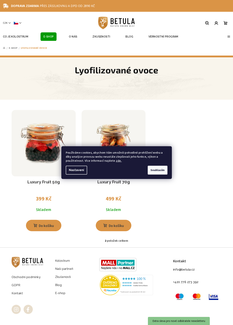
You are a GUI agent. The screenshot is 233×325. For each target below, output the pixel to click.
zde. (119, 161)
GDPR (16, 285)
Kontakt (17, 293)
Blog (58, 285)
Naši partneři (64, 269)
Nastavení (76, 170)
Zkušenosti (63, 277)
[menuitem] (15, 36)
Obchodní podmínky (26, 277)
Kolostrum (62, 260)
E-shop (60, 293)
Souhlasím (157, 170)
